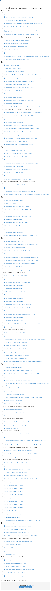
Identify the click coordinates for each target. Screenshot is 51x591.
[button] (1, 1)
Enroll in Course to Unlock (25, 587)
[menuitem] (1, 3)
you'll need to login (31, 585)
